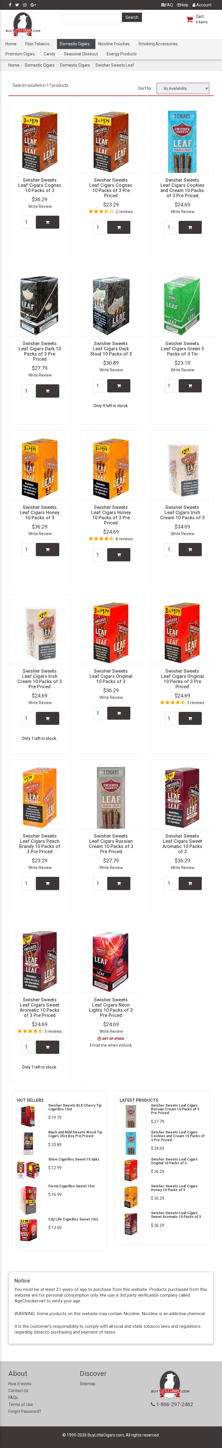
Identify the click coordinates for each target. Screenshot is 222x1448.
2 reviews (124, 211)
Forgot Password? (24, 1411)
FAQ (169, 5)
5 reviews (53, 1031)
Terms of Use (20, 1404)
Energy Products (122, 54)
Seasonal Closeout (81, 54)
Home (10, 44)
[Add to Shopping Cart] (47, 222)
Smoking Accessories (158, 44)
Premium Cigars (20, 54)
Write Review (40, 206)
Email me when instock (111, 1045)
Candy (49, 54)
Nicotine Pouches (114, 44)
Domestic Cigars (75, 44)
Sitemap (87, 1383)
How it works (20, 1383)
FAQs (13, 1397)
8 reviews (124, 539)
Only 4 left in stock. (111, 405)
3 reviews (195, 702)
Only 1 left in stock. (39, 738)
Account (203, 5)
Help (184, 5)
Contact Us (18, 1390)
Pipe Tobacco (37, 44)
